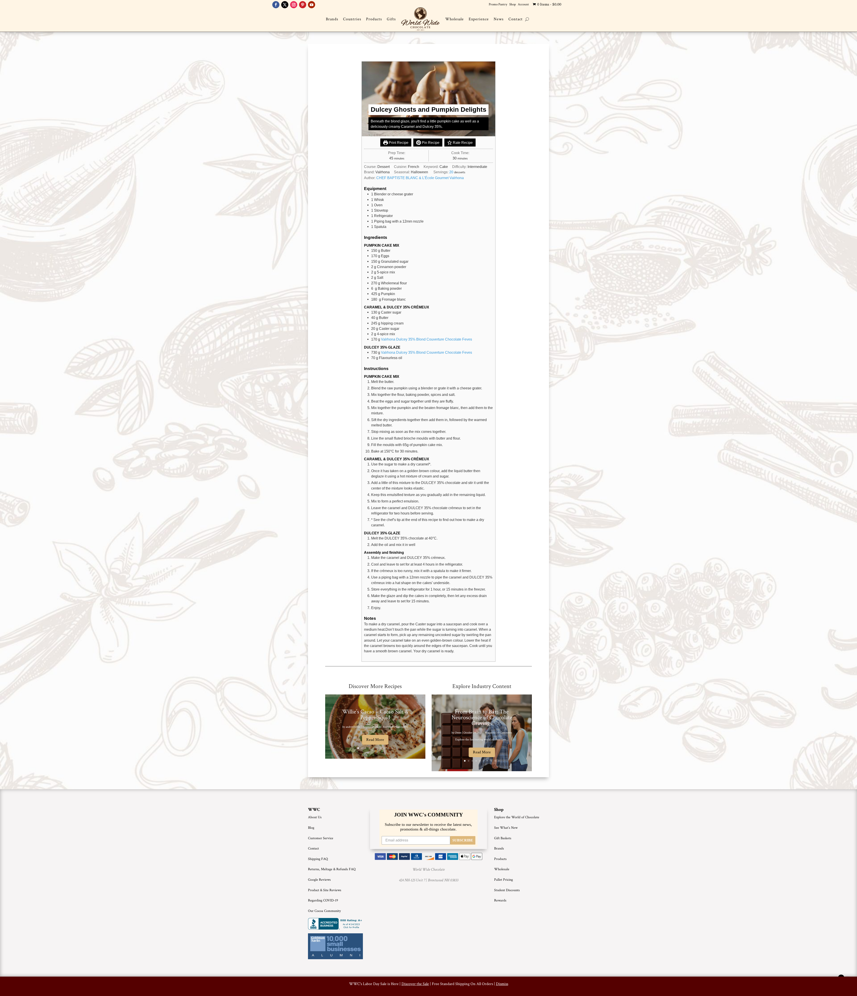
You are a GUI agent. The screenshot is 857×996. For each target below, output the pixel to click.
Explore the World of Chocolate (516, 817)
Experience (479, 19)
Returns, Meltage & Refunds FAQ (332, 869)
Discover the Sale (415, 983)
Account (523, 4)
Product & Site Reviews (324, 890)
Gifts (391, 19)
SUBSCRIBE (462, 840)
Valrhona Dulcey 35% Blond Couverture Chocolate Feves (426, 339)
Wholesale (454, 19)
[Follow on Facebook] (275, 4)
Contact (515, 19)
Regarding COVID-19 (323, 900)
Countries (352, 19)
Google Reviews (319, 879)
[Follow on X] (284, 4)
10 (392, 748)
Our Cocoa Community (324, 911)
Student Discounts (507, 890)
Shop (512, 4)
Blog (311, 827)
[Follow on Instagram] (293, 4)
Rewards (500, 900)
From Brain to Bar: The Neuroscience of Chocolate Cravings (481, 717)
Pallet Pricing (503, 879)
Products (374, 19)
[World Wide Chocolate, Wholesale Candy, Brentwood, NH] (336, 924)
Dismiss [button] (502, 983)
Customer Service (320, 838)
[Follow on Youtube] (311, 4)
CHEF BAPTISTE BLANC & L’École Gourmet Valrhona (420, 178)
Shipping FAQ (318, 859)
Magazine (490, 733)
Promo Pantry (498, 4)
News (498, 19)
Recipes (387, 727)
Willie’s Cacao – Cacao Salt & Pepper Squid (375, 714)
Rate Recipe (462, 143)
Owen (458, 733)
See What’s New (506, 827)
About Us (315, 817)
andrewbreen (353, 727)
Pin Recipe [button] (430, 143)
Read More (375, 739)
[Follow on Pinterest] (302, 4)
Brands (332, 19)
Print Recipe (398, 143)
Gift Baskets (502, 838)
